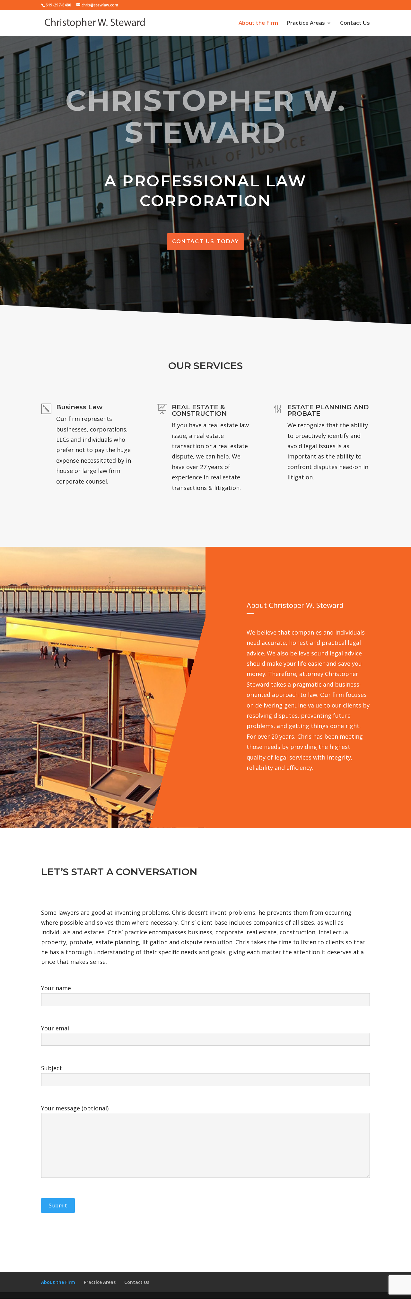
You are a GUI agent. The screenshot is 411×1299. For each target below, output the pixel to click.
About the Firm (258, 23)
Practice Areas (306, 23)
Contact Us (355, 23)
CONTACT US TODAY (205, 241)
